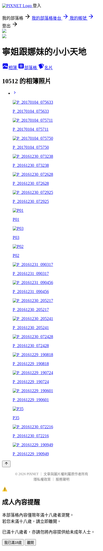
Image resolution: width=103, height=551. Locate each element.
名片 (48, 67)
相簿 (13, 67)
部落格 (31, 67)
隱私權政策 (42, 479)
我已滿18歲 (13, 543)
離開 (30, 543)
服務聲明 (62, 479)
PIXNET (33, 474)
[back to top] (6, 464)
